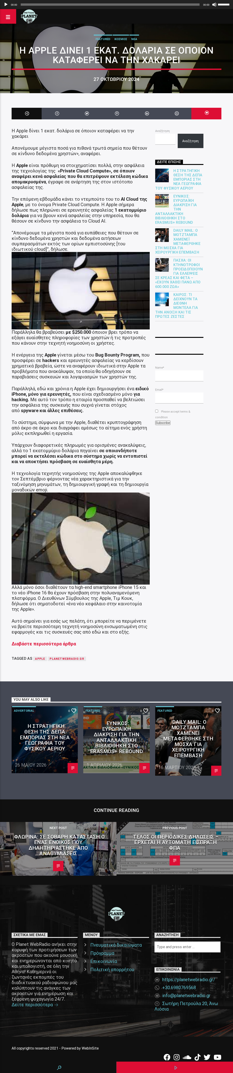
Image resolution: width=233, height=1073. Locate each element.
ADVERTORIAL (24, 710)
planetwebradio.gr (67, 658)
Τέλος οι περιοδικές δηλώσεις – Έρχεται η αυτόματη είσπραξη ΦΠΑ (176, 842)
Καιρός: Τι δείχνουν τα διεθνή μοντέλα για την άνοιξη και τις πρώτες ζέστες (176, 306)
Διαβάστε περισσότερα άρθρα (44, 644)
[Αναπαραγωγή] (6, 4)
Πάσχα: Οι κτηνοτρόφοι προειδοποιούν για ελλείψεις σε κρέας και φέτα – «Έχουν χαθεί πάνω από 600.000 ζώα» (179, 273)
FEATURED (103, 39)
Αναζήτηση (162, 131)
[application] (116, 4)
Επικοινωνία (103, 961)
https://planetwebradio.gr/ (188, 979)
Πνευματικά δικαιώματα (116, 945)
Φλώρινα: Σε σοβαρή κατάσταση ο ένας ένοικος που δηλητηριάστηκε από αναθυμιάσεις (59, 845)
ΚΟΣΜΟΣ (120, 39)
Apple (40, 658)
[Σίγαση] (214, 4)
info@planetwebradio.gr (186, 995)
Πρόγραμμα (102, 953)
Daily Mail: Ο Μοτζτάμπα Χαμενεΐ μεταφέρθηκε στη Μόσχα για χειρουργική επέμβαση (178, 241)
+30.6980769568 (179, 987)
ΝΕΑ (134, 39)
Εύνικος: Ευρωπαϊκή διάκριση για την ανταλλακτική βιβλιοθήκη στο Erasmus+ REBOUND (176, 209)
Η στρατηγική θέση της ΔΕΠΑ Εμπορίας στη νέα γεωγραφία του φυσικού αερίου (179, 179)
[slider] (224, 4)
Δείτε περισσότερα (33, 1004)
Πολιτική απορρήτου (112, 969)
